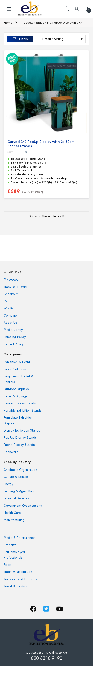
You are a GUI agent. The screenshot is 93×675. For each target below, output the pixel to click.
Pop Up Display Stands (20, 438)
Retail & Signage (15, 396)
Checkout (11, 294)
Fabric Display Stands (19, 445)
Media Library (13, 330)
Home (8, 22)
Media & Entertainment (20, 538)
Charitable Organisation (20, 470)
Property (10, 545)
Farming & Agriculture (19, 491)
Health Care (12, 513)
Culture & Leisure (16, 477)
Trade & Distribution (18, 572)
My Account (12, 280)
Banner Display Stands (20, 403)
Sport (7, 565)
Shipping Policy (15, 337)
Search (66, 8)
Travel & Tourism (15, 586)
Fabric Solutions (15, 369)
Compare (10, 315)
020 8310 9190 (46, 658)
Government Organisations (23, 506)
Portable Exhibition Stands (22, 410)
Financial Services (16, 498)
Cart (7, 301)
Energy (8, 484)
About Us (10, 323)
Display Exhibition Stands (22, 430)
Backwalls (11, 452)
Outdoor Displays (16, 389)
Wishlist (9, 308)
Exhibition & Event (17, 362)
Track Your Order (15, 287)
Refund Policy (14, 344)
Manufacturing (14, 520)
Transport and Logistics (20, 579)
